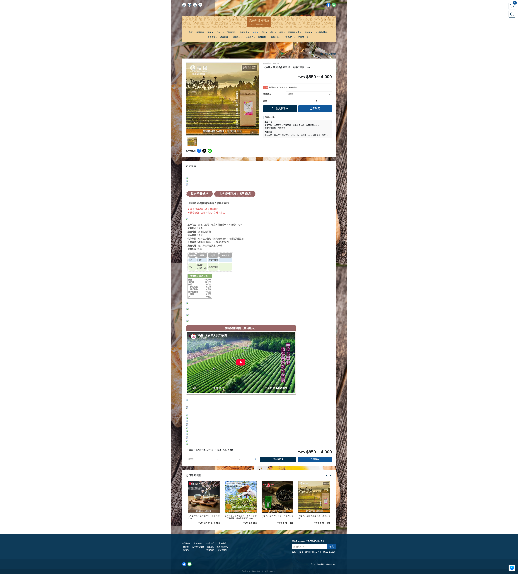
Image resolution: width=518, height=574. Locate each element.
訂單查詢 (198, 543)
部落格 (186, 550)
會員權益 (222, 543)
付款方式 (210, 543)
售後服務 (210, 550)
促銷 (266, 87)
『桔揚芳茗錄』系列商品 (234, 193)
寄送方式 (210, 547)
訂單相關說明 (198, 547)
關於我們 (186, 543)
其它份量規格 (199, 193)
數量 (265, 101)
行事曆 (186, 547)
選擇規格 (267, 94)
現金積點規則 (222, 547)
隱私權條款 (222, 550)
